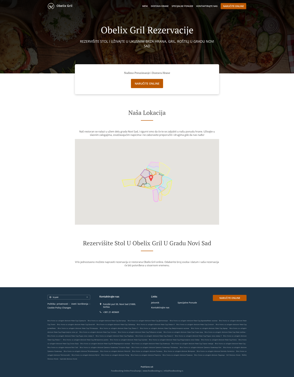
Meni (145, 6)
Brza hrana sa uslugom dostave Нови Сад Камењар (151, 343)
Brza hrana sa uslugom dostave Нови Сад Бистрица (107, 320)
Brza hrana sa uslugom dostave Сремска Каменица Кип (200, 347)
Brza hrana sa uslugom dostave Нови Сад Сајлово (128, 340)
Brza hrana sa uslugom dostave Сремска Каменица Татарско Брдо (105, 347)
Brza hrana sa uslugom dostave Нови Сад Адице (209, 328)
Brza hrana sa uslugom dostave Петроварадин (81, 351)
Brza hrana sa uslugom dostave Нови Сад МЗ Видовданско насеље (105, 343)
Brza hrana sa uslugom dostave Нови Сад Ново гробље (225, 332)
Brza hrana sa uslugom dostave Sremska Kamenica (215, 351)
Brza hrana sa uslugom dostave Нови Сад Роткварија (78, 328)
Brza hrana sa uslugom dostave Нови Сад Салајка (97, 332)
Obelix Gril (64, 6)
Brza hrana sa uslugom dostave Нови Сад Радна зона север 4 (198, 336)
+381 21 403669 (111, 312)
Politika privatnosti (57, 303)
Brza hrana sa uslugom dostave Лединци (209, 355)
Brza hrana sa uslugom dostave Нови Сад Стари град (183, 332)
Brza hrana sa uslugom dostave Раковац (147, 351)
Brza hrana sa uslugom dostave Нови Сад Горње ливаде (192, 343)
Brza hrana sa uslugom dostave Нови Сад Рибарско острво (140, 332)
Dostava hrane (160, 6)
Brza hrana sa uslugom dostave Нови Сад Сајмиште (66, 320)
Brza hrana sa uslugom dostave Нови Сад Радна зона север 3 (70, 336)
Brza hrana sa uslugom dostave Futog (115, 355)
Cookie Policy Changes (59, 307)
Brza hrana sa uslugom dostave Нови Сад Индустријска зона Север (174, 340)
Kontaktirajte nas (207, 6)
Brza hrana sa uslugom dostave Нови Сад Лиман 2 (154, 336)
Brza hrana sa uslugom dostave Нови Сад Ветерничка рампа (85, 340)
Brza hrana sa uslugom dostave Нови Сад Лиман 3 (119, 328)
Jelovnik (155, 302)
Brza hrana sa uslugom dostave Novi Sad (62, 347)
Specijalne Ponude (182, 6)
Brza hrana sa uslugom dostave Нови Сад (230, 343)
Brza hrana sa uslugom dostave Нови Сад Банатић (76, 324)
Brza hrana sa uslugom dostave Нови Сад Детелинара (148, 320)
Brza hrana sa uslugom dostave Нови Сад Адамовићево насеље (193, 320)
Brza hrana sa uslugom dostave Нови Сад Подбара (115, 336)
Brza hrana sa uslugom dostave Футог (86, 355)
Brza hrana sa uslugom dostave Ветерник (179, 351)
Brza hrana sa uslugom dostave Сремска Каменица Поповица (155, 347)
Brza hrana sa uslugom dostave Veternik (115, 351)
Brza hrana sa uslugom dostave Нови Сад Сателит (195, 324)
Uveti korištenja (79, 303)
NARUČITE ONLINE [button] (233, 6)
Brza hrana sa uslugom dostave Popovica (146, 355)
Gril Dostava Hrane (233, 355)
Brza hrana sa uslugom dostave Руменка (177, 355)
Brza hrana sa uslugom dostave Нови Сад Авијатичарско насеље (164, 328)
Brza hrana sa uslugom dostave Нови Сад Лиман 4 (156, 324)
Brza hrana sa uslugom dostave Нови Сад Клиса (219, 340)
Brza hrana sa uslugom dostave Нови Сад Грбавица (116, 324)
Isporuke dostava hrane (68, 359)
